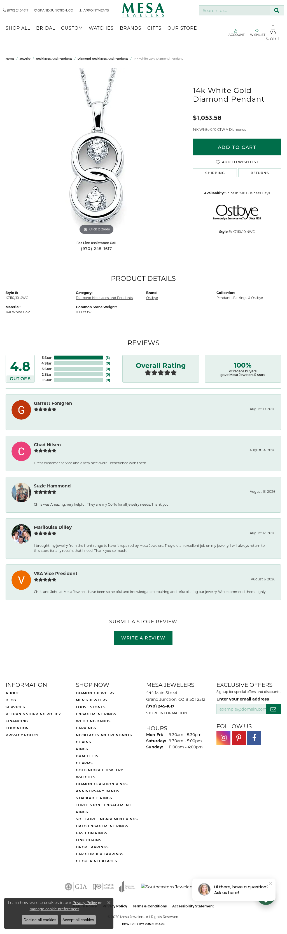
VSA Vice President (56, 573)
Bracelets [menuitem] (87, 756)
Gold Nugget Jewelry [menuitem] (99, 770)
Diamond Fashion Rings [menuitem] (102, 784)
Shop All (18, 28)
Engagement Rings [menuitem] (96, 714)
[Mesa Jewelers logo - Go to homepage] (143, 10)
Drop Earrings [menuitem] (92, 847)
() (108, 357)
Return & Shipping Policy (33, 714)
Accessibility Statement (193, 906)
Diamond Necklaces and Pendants (103, 58)
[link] (16, 10)
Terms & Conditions (150, 906)
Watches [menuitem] (86, 777)
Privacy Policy (22, 735)
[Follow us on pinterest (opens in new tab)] (239, 738)
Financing (17, 721)
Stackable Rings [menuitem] (94, 798)
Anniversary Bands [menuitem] (98, 791)
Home (10, 58)
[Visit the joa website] (127, 887)
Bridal (45, 28)
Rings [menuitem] (82, 749)
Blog (11, 700)
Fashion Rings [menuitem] (91, 833)
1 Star (47, 380)
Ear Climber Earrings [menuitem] (100, 854)
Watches (101, 28)
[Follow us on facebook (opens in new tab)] (254, 738)
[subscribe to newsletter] (273, 709)
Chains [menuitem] (83, 742)
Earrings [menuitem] (86, 728)
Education (17, 728)
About (12, 693)
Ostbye (152, 298)
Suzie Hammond (52, 486)
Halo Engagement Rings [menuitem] (102, 826)
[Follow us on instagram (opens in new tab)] (223, 738)
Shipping (215, 173)
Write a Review (143, 638)
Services (15, 707)
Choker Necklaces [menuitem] (96, 861)
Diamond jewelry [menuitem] (95, 693)
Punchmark (155, 924)
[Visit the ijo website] (103, 887)
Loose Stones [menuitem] (91, 707)
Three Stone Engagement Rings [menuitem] (103, 808)
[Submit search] (277, 10)
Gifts (154, 28)
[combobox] (234, 10)
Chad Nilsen (47, 444)
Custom (72, 28)
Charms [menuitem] (84, 763)
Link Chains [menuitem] (89, 840)
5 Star (47, 357)
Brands (130, 28)
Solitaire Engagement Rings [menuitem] (107, 819)
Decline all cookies (40, 919)
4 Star (46, 363)
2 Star (47, 374)
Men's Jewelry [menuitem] (92, 700)
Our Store (182, 28)
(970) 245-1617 (96, 248)
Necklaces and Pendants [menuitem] (104, 735)
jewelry (25, 58)
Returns (260, 173)
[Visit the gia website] (76, 887)
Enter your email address (242, 699)
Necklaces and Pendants (54, 58)
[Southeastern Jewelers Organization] (181, 887)
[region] (97, 152)
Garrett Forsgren (53, 403)
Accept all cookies (78, 919)
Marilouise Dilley (53, 527)
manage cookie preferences (54, 909)
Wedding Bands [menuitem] (93, 721)
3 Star (47, 368)
